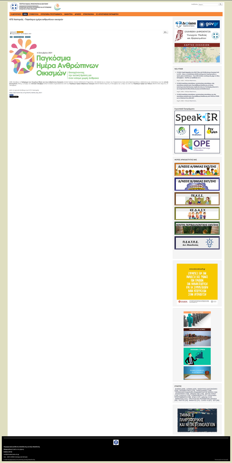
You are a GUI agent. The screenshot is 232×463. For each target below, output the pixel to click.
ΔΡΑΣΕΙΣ (78, 14)
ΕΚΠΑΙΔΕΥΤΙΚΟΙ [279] (187, 390)
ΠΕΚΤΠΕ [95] (183, 400)
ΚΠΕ (11, 37)
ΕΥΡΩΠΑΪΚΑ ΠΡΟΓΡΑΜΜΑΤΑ (51, 14)
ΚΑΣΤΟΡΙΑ (27, 37)
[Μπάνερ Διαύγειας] (186, 24)
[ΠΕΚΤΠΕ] (197, 243)
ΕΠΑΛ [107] (196, 397)
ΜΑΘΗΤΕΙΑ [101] (181, 399)
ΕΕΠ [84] (216, 400)
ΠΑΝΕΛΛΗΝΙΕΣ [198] (203, 390)
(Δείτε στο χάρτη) (18, 449)
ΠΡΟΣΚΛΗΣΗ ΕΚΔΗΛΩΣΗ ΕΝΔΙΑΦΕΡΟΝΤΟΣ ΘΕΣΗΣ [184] (196, 392)
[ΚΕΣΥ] (197, 213)
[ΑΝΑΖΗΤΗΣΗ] (221, 4)
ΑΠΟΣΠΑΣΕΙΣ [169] (182, 394)
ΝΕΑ (25, 14)
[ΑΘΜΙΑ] (197, 169)
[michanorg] (197, 420)
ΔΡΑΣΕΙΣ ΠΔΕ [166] (197, 394)
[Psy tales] (212, 132)
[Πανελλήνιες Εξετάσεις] (197, 373)
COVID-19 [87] (206, 400)
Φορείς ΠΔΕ (20, 32)
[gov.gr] (208, 24)
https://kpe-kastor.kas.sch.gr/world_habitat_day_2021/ (25, 92)
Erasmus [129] (185, 395)
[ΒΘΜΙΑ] (197, 184)
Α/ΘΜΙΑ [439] (191, 389)
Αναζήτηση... (194, 4)
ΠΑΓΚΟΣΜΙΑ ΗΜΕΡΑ (18, 37)
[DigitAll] (197, 132)
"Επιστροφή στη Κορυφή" (221, 459)
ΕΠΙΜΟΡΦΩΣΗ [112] (199, 395)
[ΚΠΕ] (197, 228)
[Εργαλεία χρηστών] (165, 32)
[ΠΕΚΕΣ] (197, 199)
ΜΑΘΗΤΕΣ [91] (194, 400)
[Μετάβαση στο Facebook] (116, 442)
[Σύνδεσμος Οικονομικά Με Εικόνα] (197, 356)
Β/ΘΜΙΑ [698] (180, 389)
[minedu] (197, 35)
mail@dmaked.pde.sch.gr (11, 454)
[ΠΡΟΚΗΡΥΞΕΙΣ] (197, 319)
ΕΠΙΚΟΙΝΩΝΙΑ (88, 14)
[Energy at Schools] (182, 132)
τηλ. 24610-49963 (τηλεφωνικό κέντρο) (15, 457)
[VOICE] (197, 284)
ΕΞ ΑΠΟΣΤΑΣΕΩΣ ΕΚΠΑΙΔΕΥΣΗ (107, 14)
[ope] (197, 146)
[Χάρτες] (197, 52)
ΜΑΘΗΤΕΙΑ (68, 14)
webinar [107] (206, 397)
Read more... (193, 80)
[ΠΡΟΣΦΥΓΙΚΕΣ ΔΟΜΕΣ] (197, 337)
